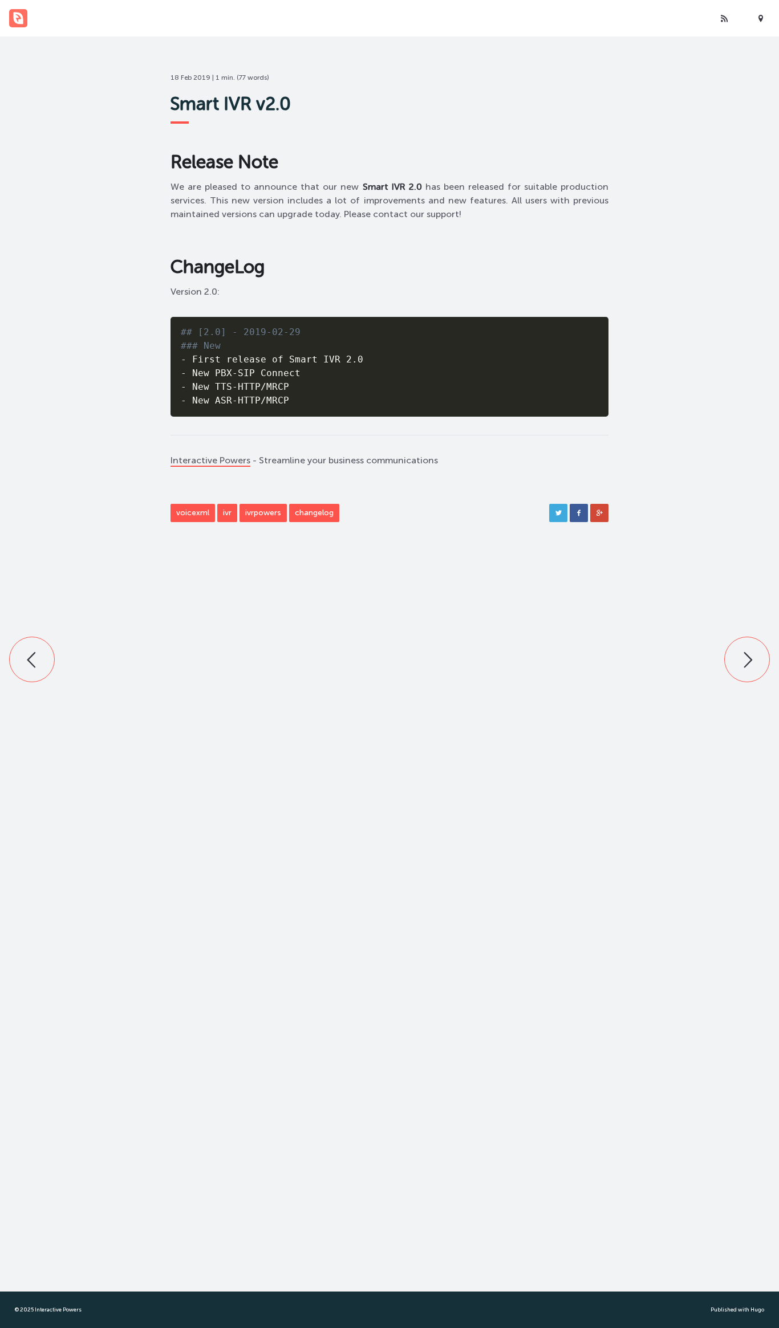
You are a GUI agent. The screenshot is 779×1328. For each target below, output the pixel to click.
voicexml (192, 513)
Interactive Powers (210, 460)
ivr (227, 513)
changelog (314, 513)
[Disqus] (389, 726)
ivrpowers (263, 513)
